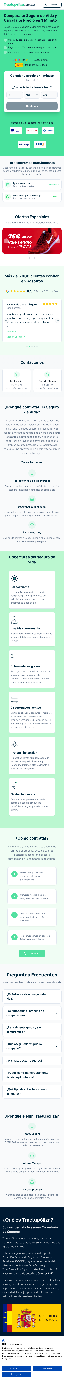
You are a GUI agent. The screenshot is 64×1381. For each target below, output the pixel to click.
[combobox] (14, 95)
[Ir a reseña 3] (32, 346)
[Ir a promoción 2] (32, 258)
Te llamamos (33, 953)
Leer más (11, 331)
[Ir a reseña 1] (27, 346)
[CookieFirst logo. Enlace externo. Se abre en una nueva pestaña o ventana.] (3, 1340)
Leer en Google (14, 336)
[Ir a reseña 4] (34, 346)
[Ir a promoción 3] (34, 258)
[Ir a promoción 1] (29, 258)
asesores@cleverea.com (16, 388)
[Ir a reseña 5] (37, 346)
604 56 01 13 (16, 385)
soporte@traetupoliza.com (47, 388)
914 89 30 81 (47, 385)
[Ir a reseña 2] (29, 346)
